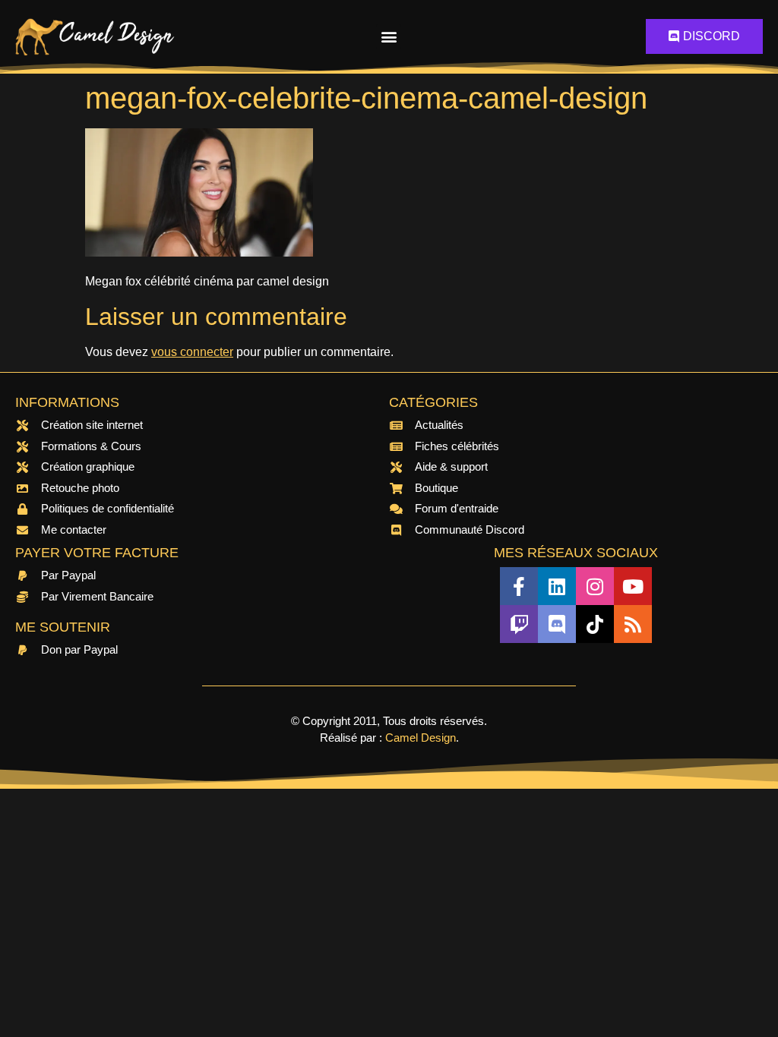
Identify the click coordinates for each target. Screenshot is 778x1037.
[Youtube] (633, 586)
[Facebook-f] (519, 586)
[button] (388, 36)
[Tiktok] (595, 624)
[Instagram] (595, 586)
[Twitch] (519, 624)
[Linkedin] (557, 586)
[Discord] (557, 624)
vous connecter (192, 351)
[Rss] (633, 624)
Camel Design (420, 737)
